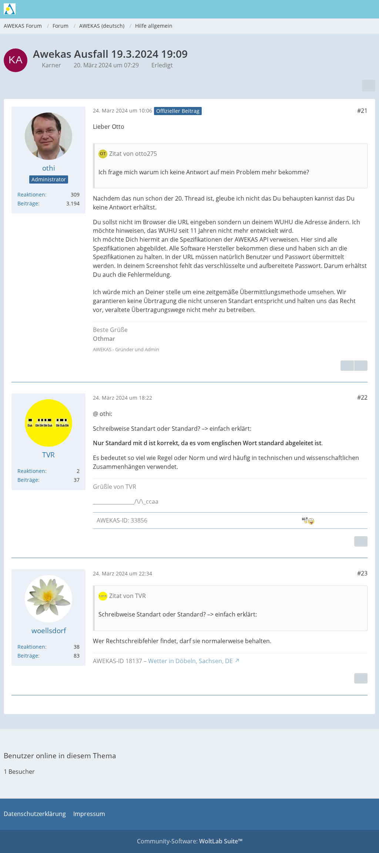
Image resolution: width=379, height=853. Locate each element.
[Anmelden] (350, 9)
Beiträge (27, 203)
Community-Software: (189, 841)
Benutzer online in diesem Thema (60, 755)
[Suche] (332, 9)
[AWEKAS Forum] (9, 8)
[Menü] (369, 9)
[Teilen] (368, 85)
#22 (362, 397)
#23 (362, 573)
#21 (362, 111)
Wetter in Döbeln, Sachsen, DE (190, 661)
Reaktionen (31, 194)
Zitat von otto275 (133, 154)
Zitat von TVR (127, 596)
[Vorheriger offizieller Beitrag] (361, 365)
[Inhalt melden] (347, 365)
